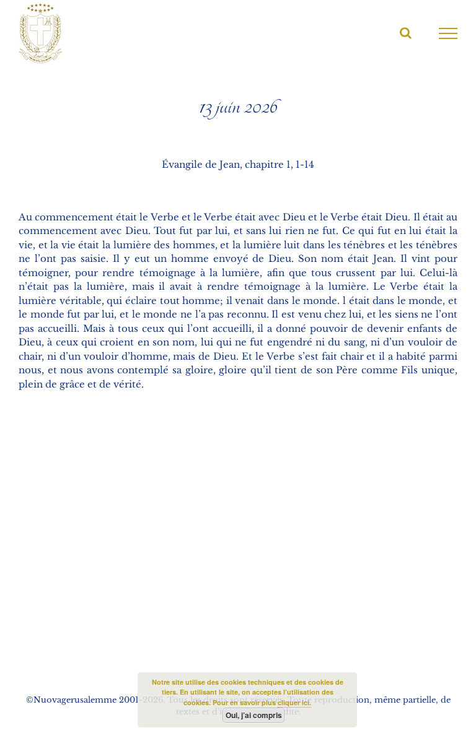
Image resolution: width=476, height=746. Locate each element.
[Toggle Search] (406, 33)
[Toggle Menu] (448, 33)
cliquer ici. (294, 702)
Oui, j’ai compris (254, 715)
